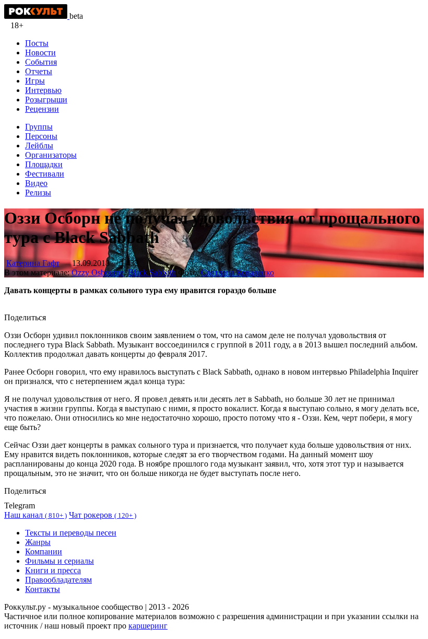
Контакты (42, 589)
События (41, 61)
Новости (40, 52)
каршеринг (148, 625)
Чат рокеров (102, 514)
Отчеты (38, 71)
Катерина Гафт (33, 263)
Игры (35, 80)
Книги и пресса (53, 570)
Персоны (41, 136)
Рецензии (42, 108)
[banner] (36, 15)
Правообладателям (58, 579)
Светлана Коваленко (237, 272)
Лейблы (39, 145)
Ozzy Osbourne (98, 272)
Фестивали (44, 173)
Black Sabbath (152, 272)
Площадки (44, 164)
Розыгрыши (46, 99)
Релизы (38, 192)
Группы (39, 126)
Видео (36, 183)
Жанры (38, 542)
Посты (37, 43)
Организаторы (51, 154)
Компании (43, 551)
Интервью (43, 90)
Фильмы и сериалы (59, 560)
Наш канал (35, 514)
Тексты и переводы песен (70, 532)
